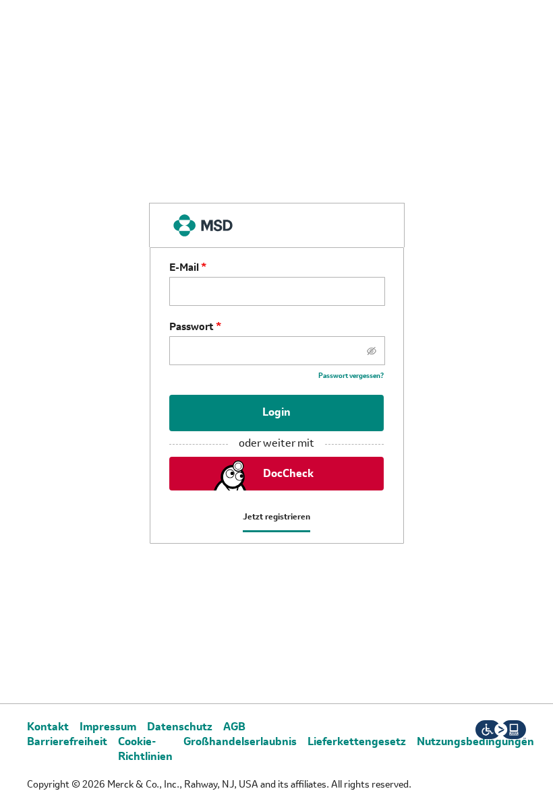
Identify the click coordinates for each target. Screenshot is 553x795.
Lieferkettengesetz (357, 742)
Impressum (108, 727)
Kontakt (48, 727)
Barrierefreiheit (67, 742)
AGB (234, 727)
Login (276, 413)
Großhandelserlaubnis (240, 742)
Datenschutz (179, 727)
